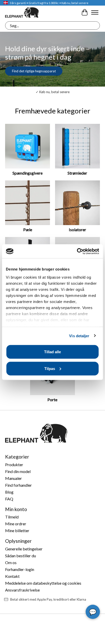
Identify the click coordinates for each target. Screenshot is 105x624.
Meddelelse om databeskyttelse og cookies (43, 583)
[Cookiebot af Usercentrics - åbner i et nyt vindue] (77, 251)
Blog (9, 492)
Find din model (18, 471)
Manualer (13, 478)
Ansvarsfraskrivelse (22, 589)
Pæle (27, 229)
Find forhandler (18, 485)
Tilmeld (12, 516)
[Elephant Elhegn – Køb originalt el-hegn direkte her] (22, 12)
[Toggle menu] (95, 12)
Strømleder (77, 173)
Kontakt (12, 576)
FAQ (9, 498)
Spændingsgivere (27, 173)
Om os (11, 562)
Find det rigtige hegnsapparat (34, 71)
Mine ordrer (15, 523)
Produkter (14, 464)
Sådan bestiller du (20, 555)
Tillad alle (52, 352)
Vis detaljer (79, 335)
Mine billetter (17, 530)
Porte (52, 399)
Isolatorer (77, 229)
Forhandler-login (19, 569)
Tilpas (49, 368)
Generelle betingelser (24, 548)
